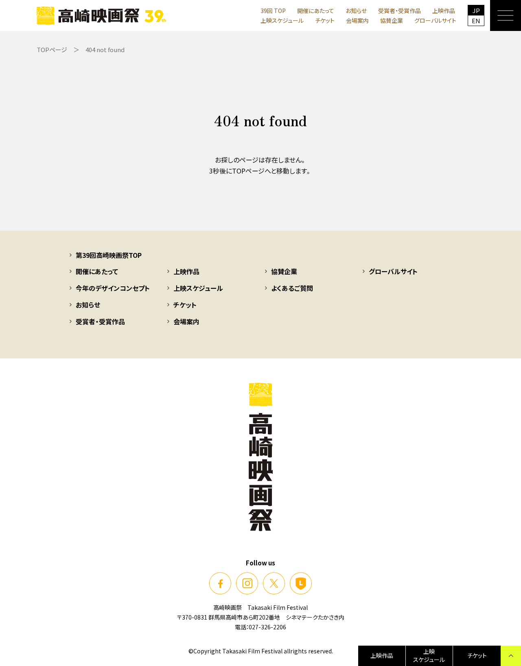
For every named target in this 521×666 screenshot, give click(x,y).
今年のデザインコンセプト (113, 288)
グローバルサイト (435, 20)
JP (476, 10)
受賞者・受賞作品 (399, 11)
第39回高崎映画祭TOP (109, 255)
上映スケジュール (282, 20)
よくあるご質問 (292, 288)
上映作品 (443, 11)
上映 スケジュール (429, 655)
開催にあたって (315, 11)
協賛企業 (391, 20)
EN (476, 20)
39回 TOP (273, 11)
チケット (325, 20)
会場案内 (357, 20)
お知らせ (356, 11)
